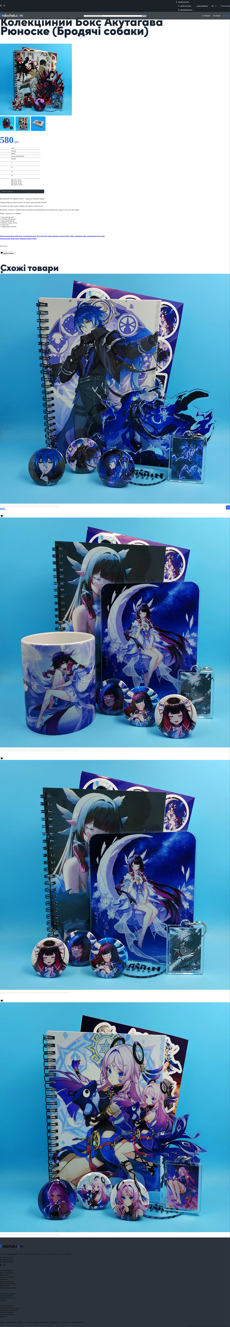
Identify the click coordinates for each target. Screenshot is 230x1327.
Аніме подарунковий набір (9, 236)
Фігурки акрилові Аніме (6, 1312)
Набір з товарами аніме (78, 236)
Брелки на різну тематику (7, 1277)
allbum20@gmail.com (186, 10)
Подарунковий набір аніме (9, 239)
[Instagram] (1, 6)
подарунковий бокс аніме (96, 236)
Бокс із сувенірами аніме (27, 236)
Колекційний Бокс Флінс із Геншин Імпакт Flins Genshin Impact (29, 506)
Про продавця (65, 1322)
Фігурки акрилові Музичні (7, 1314)
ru (213, 6)
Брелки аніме (3, 1279)
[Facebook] (4, 6)
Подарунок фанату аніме (27, 239)
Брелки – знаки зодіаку (6, 1272)
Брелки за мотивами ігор (7, 1281)
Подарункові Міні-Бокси (6, 1295)
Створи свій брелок (202, 6)
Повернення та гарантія (77, 1322)
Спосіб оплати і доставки (32, 1322)
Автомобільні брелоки (6, 1270)
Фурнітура (3, 1316)
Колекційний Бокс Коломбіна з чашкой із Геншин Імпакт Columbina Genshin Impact (39, 749)
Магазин (21, 1322)
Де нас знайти (44, 1322)
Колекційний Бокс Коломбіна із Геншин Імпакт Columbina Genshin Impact (34, 992)
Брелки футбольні (5, 1285)
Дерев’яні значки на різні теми (8, 1298)
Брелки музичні (4, 1275)
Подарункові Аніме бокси (7, 1305)
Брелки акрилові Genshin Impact (8, 1287)
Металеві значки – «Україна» (8, 1293)
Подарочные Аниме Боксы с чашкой (10, 1308)
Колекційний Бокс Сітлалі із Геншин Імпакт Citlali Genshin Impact (30, 1234)
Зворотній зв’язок (55, 1322)
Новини (2, 1322)
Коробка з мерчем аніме (60, 236)
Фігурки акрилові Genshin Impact (9, 1310)
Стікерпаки (3, 1300)
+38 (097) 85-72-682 (185, 6)
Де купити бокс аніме (44, 236)
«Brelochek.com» (12, 1254)
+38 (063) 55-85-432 (183, 2)
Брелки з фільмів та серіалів (7, 1283)
